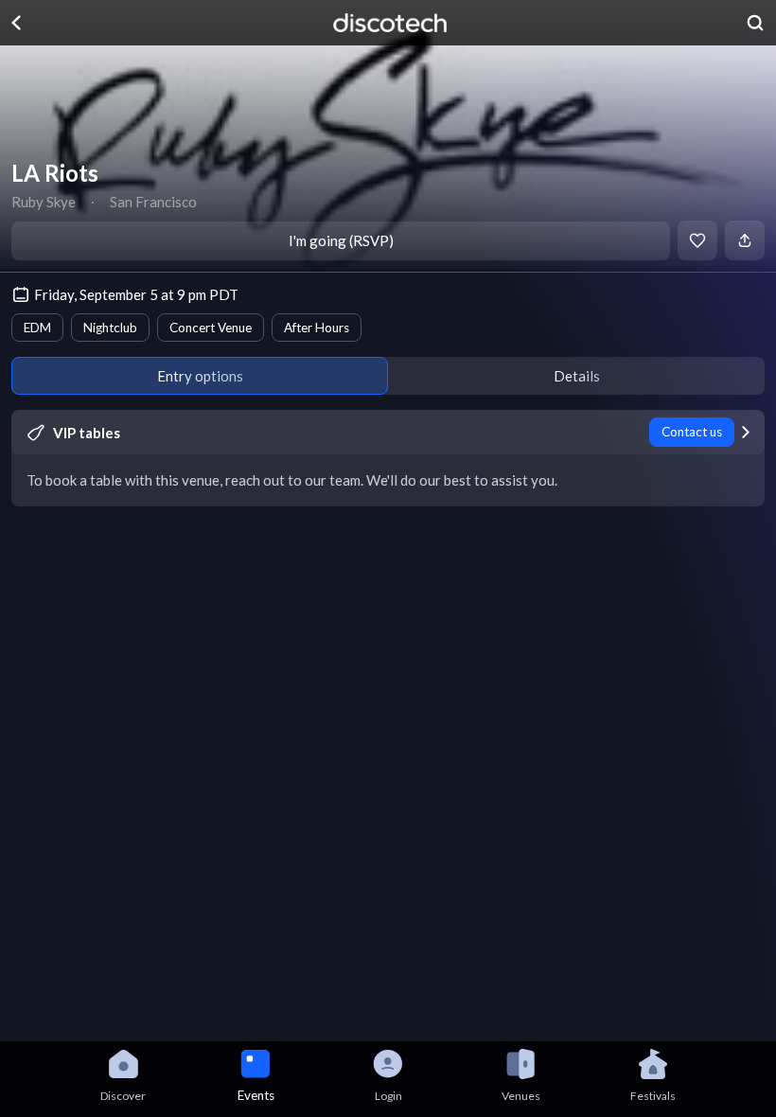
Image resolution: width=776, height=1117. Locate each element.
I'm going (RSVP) (341, 240)
